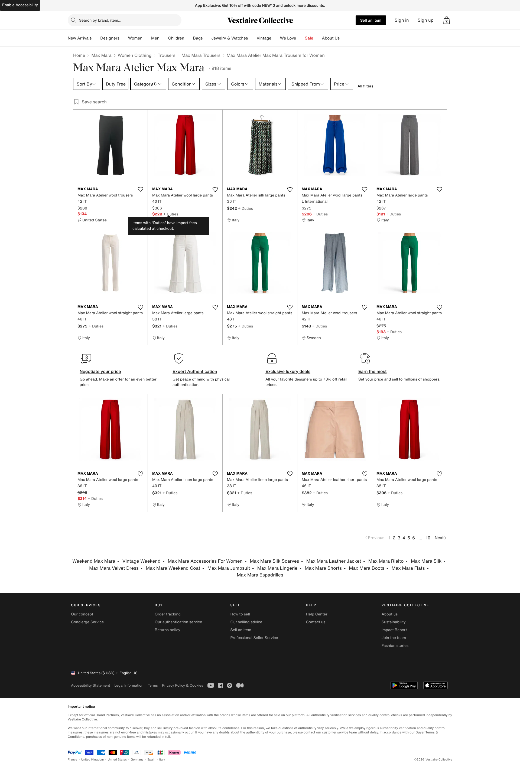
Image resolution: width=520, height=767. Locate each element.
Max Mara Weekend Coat (173, 568)
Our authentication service (178, 622)
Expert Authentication (195, 371)
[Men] (164, 38)
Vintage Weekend (141, 561)
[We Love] (300, 38)
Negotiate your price (100, 371)
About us (390, 614)
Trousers (166, 55)
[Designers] (124, 38)
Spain (151, 760)
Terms (153, 685)
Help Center (316, 614)
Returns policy (167, 630)
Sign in (402, 20)
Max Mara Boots (367, 568)
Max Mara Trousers (200, 55)
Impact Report (394, 630)
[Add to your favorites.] (140, 189)
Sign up (426, 20)
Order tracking (168, 614)
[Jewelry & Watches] (252, 38)
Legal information (128, 685)
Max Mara (101, 55)
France (72, 760)
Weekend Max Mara (93, 561)
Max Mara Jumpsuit (228, 568)
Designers (109, 38)
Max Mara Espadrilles (260, 575)
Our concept (82, 614)
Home (79, 55)
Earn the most (372, 371)
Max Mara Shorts (323, 568)
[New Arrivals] (96, 38)
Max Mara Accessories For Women (205, 561)
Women (135, 38)
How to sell (240, 614)
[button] (446, 20)
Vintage (263, 38)
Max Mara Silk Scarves (274, 561)
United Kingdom (92, 760)
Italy (162, 760)
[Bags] (207, 38)
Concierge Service (87, 622)
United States (117, 760)
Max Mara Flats (408, 568)
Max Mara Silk (426, 561)
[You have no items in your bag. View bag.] (446, 20)
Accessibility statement (90, 685)
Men (155, 38)
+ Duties (170, 214)
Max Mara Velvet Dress (113, 568)
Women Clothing (135, 55)
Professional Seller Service (254, 638)
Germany (137, 760)
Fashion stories (395, 645)
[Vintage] (276, 38)
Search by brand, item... (100, 20)
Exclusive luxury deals (287, 371)
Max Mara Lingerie (277, 568)
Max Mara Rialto (386, 561)
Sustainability (394, 622)
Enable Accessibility (20, 5)
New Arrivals (80, 38)
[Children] (188, 38)
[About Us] (344, 38)
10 (428, 538)
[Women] (147, 38)
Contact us (316, 622)
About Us (331, 38)
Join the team (394, 638)
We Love (288, 38)
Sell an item (370, 20)
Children (176, 38)
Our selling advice (246, 622)
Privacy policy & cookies (182, 685)
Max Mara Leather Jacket (333, 561)
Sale (309, 38)
